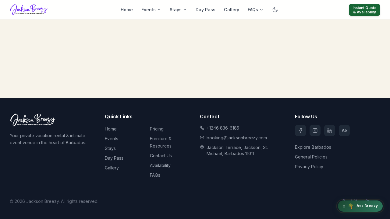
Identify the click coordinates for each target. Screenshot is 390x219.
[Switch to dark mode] (275, 9)
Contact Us (161, 155)
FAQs (253, 9)
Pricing (157, 128)
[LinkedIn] (329, 130)
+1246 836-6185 (223, 127)
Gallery (231, 9)
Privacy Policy (309, 166)
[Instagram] (315, 130)
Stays (176, 9)
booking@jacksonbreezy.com (237, 137)
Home (127, 9)
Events (148, 9)
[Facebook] (300, 130)
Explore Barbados (313, 147)
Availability (160, 165)
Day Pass (205, 9)
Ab (344, 130)
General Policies (311, 156)
